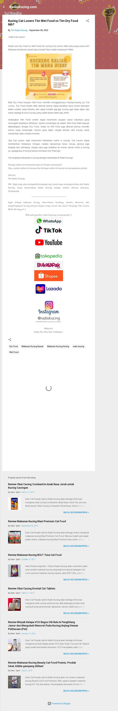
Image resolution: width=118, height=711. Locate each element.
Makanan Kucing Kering (58, 346)
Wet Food (14, 352)
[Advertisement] (106, 58)
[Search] (114, 7)
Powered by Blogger (61, 703)
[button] (87, 21)
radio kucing (78, 346)
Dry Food (13, 346)
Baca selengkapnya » (76, 512)
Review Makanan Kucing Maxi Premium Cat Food (37, 521)
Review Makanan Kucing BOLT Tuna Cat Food (35, 554)
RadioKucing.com (23, 7)
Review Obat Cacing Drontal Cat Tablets (31, 588)
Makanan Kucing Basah (32, 346)
